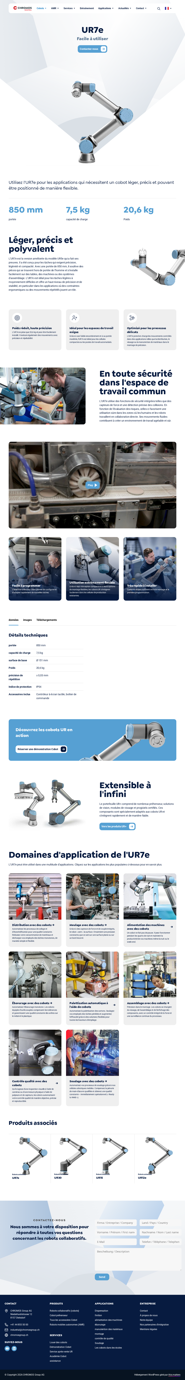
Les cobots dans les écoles (108, 1347)
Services (68, 8)
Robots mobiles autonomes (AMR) (67, 1324)
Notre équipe (146, 1320)
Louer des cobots (58, 1342)
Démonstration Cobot (60, 1347)
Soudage (99, 1343)
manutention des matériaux (109, 1329)
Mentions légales (148, 1329)
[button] (159, 8)
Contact (140, 8)
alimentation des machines (108, 1320)
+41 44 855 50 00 (19, 1324)
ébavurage (100, 1324)
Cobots (40, 8)
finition (98, 1315)
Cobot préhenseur (58, 1315)
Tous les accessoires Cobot (63, 1320)
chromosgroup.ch (19, 1335)
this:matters (174, 1374)
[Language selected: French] (168, 8)
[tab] (13, 619)
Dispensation (101, 1310)
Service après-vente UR (61, 1351)
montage (99, 1333)
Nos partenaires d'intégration (154, 1324)
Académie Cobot (58, 1356)
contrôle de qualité (104, 1338)
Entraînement (87, 8)
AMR (53, 8)
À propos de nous (149, 1315)
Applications (104, 8)
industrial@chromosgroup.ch (25, 1329)
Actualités (123, 8)
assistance (55, 1360)
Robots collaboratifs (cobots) (64, 1310)
